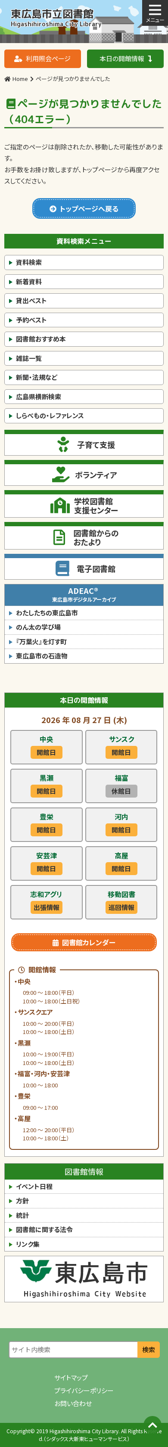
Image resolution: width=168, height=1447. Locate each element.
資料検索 (29, 262)
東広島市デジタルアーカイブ (84, 594)
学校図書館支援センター (96, 505)
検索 (148, 1349)
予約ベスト (31, 319)
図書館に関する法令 (44, 1229)
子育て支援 (96, 444)
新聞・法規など (36, 377)
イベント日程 (34, 1186)
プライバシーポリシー (84, 1390)
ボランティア (96, 474)
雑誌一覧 (29, 358)
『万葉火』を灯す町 (41, 641)
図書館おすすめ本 (41, 338)
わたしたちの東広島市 (47, 612)
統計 (22, 1215)
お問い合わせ (73, 1403)
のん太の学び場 (38, 626)
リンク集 (28, 1243)
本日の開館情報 (122, 58)
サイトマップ (71, 1377)
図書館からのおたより (96, 537)
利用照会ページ (48, 58)
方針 (22, 1200)
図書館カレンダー (88, 942)
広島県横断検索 (38, 396)
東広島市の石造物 (42, 655)
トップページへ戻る (89, 208)
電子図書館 (96, 568)
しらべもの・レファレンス (50, 415)
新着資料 (29, 281)
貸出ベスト (31, 300)
